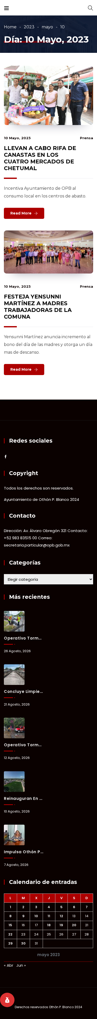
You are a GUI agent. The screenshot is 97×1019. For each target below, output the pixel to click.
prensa (86, 138)
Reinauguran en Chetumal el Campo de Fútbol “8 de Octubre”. (23, 798)
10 (36, 916)
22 (10, 934)
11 (49, 916)
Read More (21, 213)
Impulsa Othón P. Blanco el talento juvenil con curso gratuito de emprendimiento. (23, 852)
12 (61, 916)
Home (10, 26)
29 (10, 943)
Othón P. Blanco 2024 (65, 1007)
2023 (29, 26)
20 (74, 925)
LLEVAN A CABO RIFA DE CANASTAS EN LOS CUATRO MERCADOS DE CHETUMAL (40, 158)
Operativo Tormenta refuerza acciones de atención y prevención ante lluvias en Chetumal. (23, 745)
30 (23, 943)
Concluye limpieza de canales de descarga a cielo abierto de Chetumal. (23, 691)
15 (10, 925)
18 (49, 925)
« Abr (8, 965)
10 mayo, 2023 (17, 138)
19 (61, 925)
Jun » (21, 965)
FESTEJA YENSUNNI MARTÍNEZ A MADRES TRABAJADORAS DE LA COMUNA (38, 306)
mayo (47, 26)
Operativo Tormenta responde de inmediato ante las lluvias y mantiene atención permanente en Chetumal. (23, 638)
